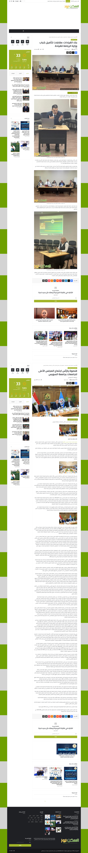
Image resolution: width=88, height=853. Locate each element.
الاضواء (41, 815)
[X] (73, 52)
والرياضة (36, 821)
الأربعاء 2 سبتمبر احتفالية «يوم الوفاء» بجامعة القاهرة (15, 154)
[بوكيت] (49, 280)
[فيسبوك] (76, 52)
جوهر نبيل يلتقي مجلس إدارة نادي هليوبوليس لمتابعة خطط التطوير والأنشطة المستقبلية (17, 91)
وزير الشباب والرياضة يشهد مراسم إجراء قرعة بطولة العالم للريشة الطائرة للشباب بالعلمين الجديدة (71, 342)
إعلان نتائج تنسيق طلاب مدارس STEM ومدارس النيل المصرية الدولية (25, 133)
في (35, 819)
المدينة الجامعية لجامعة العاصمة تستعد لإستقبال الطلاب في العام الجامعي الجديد (51, 1)
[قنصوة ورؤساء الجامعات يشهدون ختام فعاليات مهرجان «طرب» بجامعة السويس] (53, 829)
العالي (30, 815)
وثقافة (32, 821)
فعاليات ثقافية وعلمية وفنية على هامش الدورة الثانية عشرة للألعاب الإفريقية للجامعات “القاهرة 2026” (15, 134)
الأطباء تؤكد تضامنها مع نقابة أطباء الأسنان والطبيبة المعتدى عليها (17, 105)
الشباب (34, 815)
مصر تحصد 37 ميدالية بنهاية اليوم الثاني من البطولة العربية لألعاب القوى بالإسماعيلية (20, 85)
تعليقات (13, 73)
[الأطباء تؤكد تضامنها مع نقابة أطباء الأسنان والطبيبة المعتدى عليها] (26, 107)
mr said (74, 49)
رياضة (32, 817)
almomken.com (60, 851)
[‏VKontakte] (55, 280)
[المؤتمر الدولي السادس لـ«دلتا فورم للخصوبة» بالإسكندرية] (47, 831)
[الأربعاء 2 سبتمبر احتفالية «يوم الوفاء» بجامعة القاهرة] (15, 146)
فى (38, 819)
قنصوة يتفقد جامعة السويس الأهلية (25, 148)
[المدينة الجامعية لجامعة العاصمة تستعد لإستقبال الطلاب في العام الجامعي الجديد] (58, 829)
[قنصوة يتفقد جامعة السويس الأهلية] (25, 144)
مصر (33, 819)
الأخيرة (20, 73)
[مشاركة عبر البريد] (70, 52)
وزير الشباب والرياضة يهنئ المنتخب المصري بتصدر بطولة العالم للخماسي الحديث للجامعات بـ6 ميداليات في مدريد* (55, 343)
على (28, 817)
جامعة (38, 817)
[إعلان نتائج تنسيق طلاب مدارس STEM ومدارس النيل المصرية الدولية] (25, 125)
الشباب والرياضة (70, 37)
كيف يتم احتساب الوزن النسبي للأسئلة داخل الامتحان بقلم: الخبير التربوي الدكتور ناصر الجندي (16, 79)
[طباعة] (67, 52)
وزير (29, 821)
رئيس (35, 817)
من (30, 819)
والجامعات (40, 821)
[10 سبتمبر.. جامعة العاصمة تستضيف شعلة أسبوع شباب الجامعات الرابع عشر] (47, 822)
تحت (41, 817)
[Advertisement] (44, 20)
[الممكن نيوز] (72, 7)
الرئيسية (75, 37)
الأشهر (27, 73)
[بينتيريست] (60, 280)
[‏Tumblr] (63, 280)
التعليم (37, 815)
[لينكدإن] (66, 280)
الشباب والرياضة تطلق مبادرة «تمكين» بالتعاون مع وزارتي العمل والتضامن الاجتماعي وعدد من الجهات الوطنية (40, 342)
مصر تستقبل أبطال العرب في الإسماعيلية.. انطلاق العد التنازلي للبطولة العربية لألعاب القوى (16, 98)
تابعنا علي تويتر (22, 812)
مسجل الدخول (70, 357)
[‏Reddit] (57, 280)
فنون (41, 819)
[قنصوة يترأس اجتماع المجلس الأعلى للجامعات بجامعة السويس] (58, 816)
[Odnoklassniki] (52, 280)
